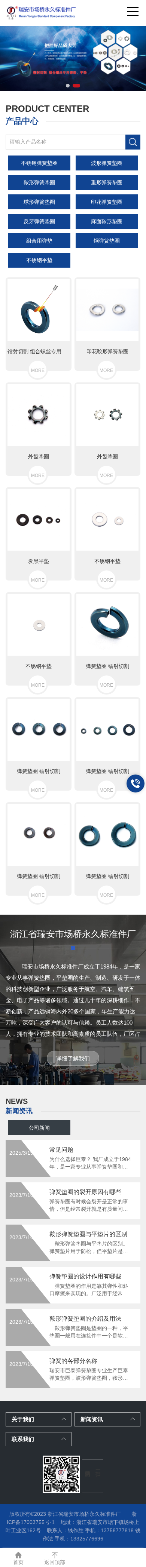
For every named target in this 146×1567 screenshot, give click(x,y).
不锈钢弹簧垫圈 (39, 163)
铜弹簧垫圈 (107, 241)
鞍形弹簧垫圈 (39, 182)
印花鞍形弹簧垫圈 (107, 351)
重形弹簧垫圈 (106, 182)
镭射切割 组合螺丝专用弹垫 (38, 351)
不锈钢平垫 (39, 260)
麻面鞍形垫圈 (106, 221)
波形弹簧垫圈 (106, 163)
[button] (68, 85)
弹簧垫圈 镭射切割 (107, 666)
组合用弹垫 (39, 241)
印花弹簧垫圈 (106, 202)
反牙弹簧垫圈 (39, 221)
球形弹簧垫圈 (39, 202)
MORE (38, 370)
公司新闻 (39, 1128)
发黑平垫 (38, 561)
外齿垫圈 (38, 456)
